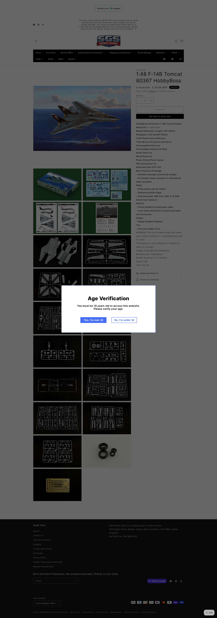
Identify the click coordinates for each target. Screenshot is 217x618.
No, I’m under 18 (124, 320)
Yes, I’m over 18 (93, 320)
